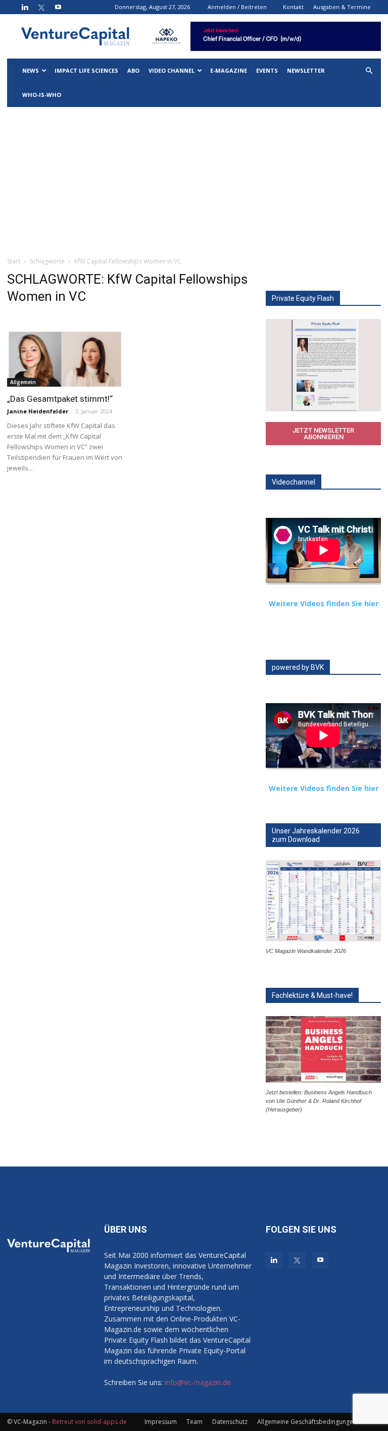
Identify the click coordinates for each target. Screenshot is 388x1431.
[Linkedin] (24, 7)
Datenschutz (230, 1421)
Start (13, 261)
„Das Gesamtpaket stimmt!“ (60, 399)
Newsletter (306, 70)
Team (194, 1421)
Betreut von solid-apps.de (89, 1421)
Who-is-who (41, 94)
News (30, 70)
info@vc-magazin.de (198, 1382)
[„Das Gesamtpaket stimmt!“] (64, 358)
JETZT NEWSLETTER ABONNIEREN (323, 434)
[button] (369, 71)
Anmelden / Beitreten (237, 7)
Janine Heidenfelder (37, 411)
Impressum (160, 1421)
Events (267, 70)
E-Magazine (228, 70)
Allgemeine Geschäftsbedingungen (307, 1421)
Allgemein (23, 382)
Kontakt (293, 7)
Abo (133, 70)
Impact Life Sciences (86, 70)
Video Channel (172, 70)
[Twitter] (41, 7)
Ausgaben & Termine (342, 7)
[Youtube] (58, 7)
